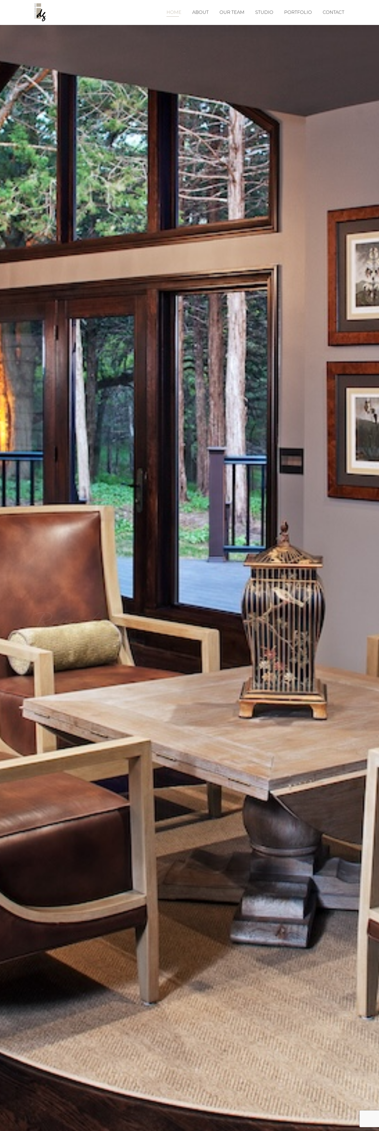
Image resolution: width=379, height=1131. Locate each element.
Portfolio (298, 12)
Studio (264, 12)
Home (173, 12)
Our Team (231, 12)
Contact (333, 12)
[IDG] (40, 12)
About (200, 12)
